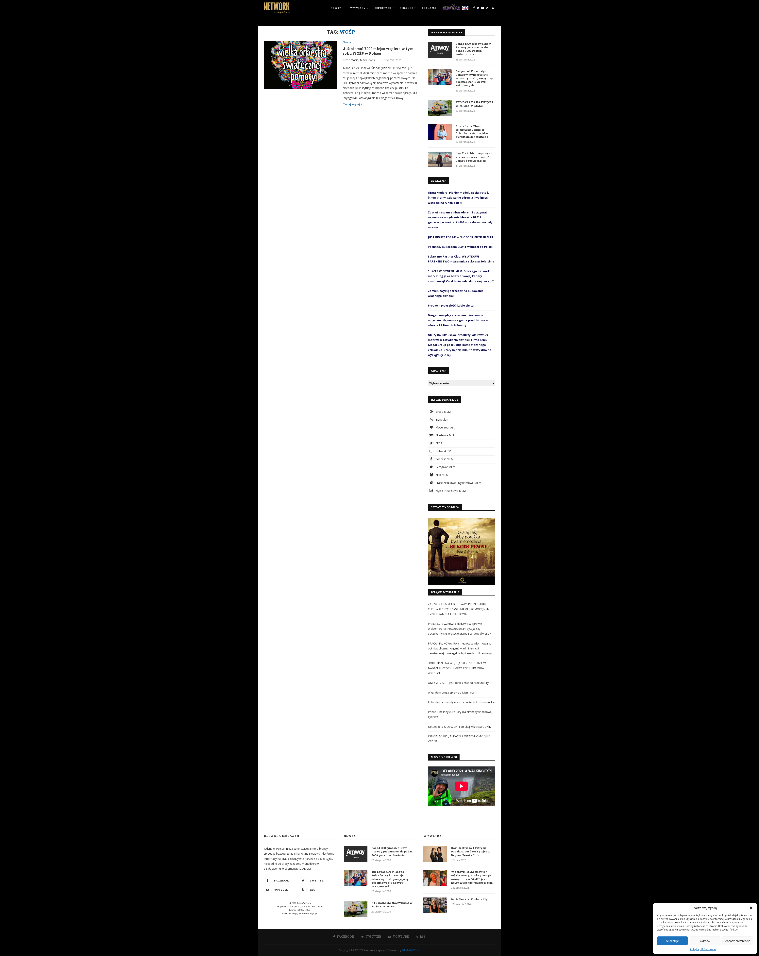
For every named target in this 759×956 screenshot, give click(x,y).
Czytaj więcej (351, 104)
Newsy (335, 7)
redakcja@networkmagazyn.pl (303, 913)
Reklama (429, 7)
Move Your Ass (445, 427)
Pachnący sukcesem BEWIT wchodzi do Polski (460, 247)
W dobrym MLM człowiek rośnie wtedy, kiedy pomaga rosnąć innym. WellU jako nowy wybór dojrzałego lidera (472, 877)
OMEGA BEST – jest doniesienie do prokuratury (458, 683)
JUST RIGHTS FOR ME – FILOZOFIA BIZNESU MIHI (460, 237)
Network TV (443, 451)
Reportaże (382, 7)
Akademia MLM (445, 435)
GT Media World (411, 950)
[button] (751, 908)
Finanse (406, 7)
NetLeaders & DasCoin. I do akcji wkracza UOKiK (459, 727)
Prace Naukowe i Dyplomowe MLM (458, 483)
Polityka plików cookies (703, 949)
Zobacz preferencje (737, 941)
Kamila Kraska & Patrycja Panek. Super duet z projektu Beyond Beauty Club (471, 851)
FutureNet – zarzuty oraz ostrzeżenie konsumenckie (461, 702)
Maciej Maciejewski (363, 60)
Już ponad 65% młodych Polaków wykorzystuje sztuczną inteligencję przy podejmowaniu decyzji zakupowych (474, 78)
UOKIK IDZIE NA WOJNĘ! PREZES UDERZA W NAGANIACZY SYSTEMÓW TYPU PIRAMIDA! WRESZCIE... (457, 668)
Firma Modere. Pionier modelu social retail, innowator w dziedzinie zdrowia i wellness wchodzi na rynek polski (458, 197)
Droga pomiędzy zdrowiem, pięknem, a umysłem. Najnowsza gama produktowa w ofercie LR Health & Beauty (458, 320)
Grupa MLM (443, 411)
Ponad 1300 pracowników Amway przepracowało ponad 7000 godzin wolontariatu (473, 49)
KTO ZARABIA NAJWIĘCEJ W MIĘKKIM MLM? (474, 104)
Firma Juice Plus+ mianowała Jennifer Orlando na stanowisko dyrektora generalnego (472, 131)
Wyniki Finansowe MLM (450, 491)
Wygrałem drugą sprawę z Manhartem (452, 692)
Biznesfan (441, 419)
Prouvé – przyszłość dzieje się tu (451, 305)
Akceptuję (672, 941)
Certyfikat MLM (445, 467)
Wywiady (358, 7)
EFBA (438, 443)
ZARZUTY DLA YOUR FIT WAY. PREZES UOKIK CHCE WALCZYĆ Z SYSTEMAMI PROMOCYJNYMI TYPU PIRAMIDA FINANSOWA (459, 609)
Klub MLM (441, 475)
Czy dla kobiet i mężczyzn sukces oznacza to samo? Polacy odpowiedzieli (474, 157)
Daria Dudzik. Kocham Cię (469, 899)
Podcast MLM (444, 459)
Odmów (705, 941)
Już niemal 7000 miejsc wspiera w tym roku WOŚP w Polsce (378, 51)
